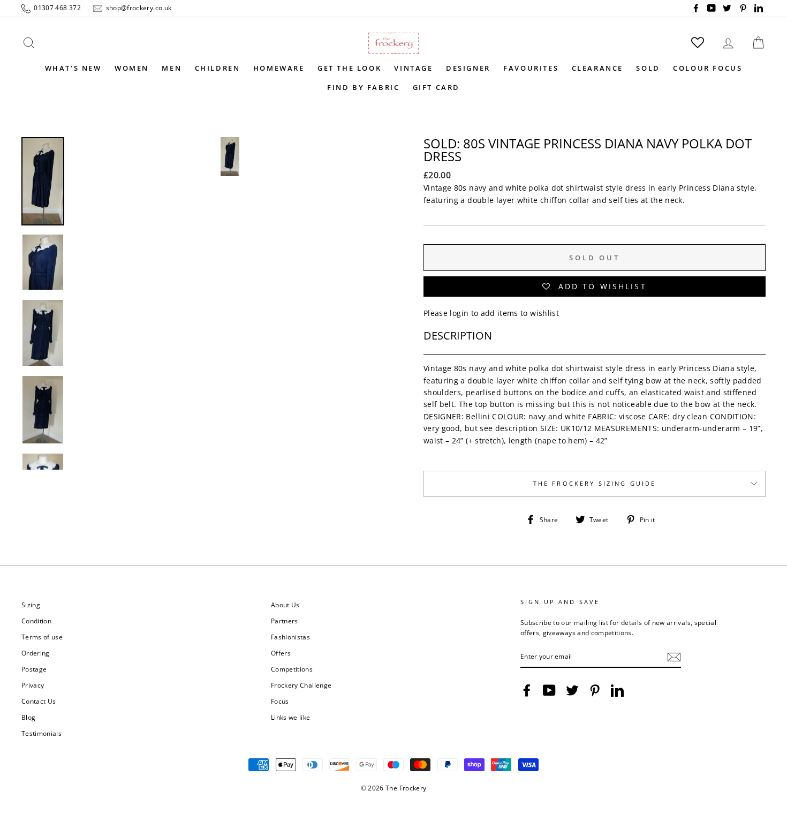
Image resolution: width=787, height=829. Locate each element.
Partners (284, 620)
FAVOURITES (530, 68)
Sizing (30, 604)
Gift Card (436, 87)
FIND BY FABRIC (363, 87)
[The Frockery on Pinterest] (594, 690)
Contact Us (38, 701)
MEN (171, 68)
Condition (36, 620)
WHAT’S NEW (73, 68)
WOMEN (132, 68)
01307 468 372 (56, 7)
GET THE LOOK (349, 68)
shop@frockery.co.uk (137, 7)
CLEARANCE (597, 68)
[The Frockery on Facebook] (526, 690)
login (459, 313)
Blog (28, 717)
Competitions (292, 669)
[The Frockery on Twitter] (572, 690)
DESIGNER (468, 68)
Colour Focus (707, 68)
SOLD (648, 68)
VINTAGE (413, 68)
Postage (34, 669)
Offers (281, 653)
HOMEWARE (279, 68)
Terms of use (42, 636)
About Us (285, 604)
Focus (280, 701)
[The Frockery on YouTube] (549, 690)
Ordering (35, 653)
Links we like (291, 717)
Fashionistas (290, 636)
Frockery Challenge (301, 685)
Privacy (32, 685)
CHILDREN (217, 68)
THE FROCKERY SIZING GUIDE (594, 483)
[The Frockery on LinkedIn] (617, 690)
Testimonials (41, 733)
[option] (230, 303)
